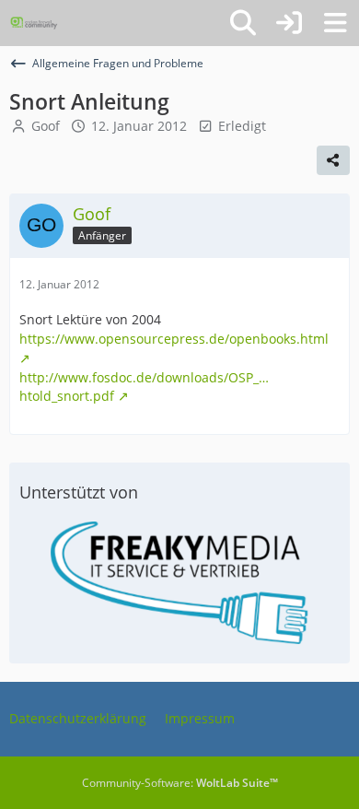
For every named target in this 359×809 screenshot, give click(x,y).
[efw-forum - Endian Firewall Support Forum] (34, 23)
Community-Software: (180, 783)
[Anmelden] (289, 23)
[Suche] (243, 23)
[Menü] (335, 23)
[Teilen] (333, 160)
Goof (45, 126)
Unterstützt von (78, 492)
